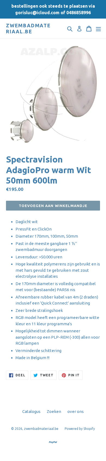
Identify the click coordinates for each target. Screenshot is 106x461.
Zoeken (54, 411)
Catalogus (31, 411)
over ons (75, 411)
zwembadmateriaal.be (28, 28)
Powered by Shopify (80, 428)
